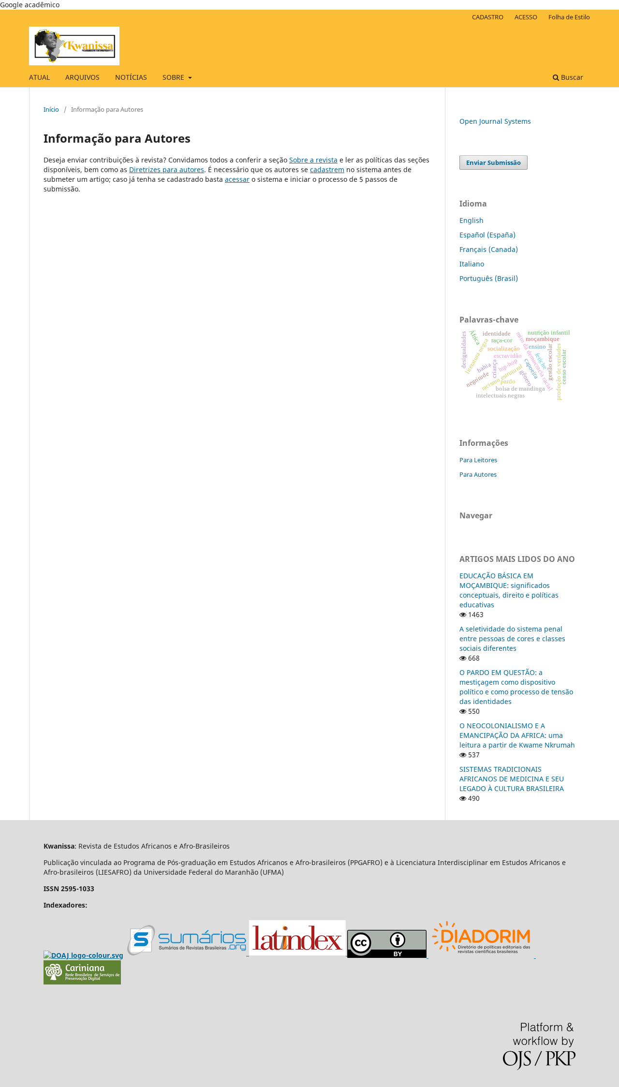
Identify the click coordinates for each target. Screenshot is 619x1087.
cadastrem (327, 169)
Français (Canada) (488, 249)
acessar (237, 179)
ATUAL (39, 77)
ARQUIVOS (82, 77)
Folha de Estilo (569, 17)
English (471, 220)
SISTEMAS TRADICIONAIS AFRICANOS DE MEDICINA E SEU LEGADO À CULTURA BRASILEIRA (511, 778)
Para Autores (478, 474)
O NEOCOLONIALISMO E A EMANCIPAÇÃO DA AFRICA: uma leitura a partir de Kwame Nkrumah (517, 735)
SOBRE (174, 77)
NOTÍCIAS (131, 77)
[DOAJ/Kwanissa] (83, 955)
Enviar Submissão (493, 162)
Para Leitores (478, 459)
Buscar (571, 77)
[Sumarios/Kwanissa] (188, 953)
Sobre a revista (313, 159)
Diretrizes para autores (166, 169)
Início (51, 109)
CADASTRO (487, 17)
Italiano (471, 263)
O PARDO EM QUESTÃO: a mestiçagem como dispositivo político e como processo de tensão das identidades (516, 687)
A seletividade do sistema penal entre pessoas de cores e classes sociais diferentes (512, 638)
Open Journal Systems (495, 121)
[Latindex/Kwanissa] (298, 953)
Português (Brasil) (488, 278)
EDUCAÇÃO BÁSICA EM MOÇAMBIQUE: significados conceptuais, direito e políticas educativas (509, 590)
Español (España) (487, 234)
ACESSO (526, 17)
